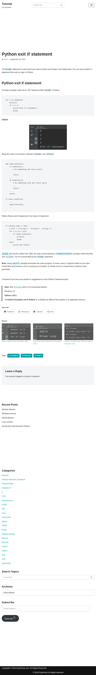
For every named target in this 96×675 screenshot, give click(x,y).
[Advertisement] (48, 33)
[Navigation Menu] (91, 5)
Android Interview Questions (13, 480)
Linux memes (7, 422)
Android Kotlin (8, 484)
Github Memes (8, 418)
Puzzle (4, 546)
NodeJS (5, 542)
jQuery (4, 521)
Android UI (6, 488)
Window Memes (8, 409)
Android (5, 475)
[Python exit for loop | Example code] (16, 331)
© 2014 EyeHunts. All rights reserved (48, 672)
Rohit (6, 59)
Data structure (7, 500)
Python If (38, 355)
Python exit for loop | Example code (15, 341)
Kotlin (4, 530)
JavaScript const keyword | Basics (16, 426)
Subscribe (8, 619)
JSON (4, 526)
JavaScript (6, 517)
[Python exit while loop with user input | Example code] (78, 331)
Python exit (26, 355)
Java (4, 513)
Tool (3, 559)
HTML (4, 505)
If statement (13, 355)
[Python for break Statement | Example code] (47, 331)
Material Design (8, 534)
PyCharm (18, 287)
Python (5, 551)
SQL (4, 555)
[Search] (61, 5)
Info (3, 509)
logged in (20, 376)
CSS (4, 496)
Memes (5, 538)
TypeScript (6, 563)
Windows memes (9, 414)
